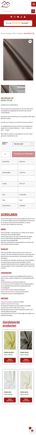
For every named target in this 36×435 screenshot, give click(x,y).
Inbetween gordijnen (7, 302)
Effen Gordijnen (18, 33)
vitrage (5, 291)
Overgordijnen (5, 276)
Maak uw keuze (4, 143)
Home (3, 33)
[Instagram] (14, 16)
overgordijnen (9, 304)
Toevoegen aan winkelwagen (23, 154)
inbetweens (12, 291)
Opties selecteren (9, 360)
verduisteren (5, 284)
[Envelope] (18, 16)
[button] (33, 4)
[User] (24, 16)
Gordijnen (9, 33)
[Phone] (21, 16)
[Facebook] (11, 16)
